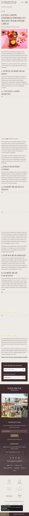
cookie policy (4, 508)
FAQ (14, 470)
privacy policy (15, 504)
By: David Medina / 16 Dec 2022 (10, 27)
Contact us (18, 465)
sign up (14, 435)
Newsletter (14, 422)
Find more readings (13, 365)
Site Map (22, 504)
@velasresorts (14, 390)
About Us (10, 465)
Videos (23, 468)
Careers (16, 468)
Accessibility (7, 504)
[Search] (23, 369)
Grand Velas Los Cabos (19, 280)
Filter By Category (9, 374)
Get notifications (13, 439)
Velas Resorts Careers (14, 461)
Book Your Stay (19, 514)
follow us (14, 388)
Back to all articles (7, 7)
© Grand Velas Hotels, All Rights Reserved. (14, 501)
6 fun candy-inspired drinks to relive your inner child (13, 19)
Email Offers (8, 468)
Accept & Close (6, 509)
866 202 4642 (16, 452)
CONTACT (14, 444)
